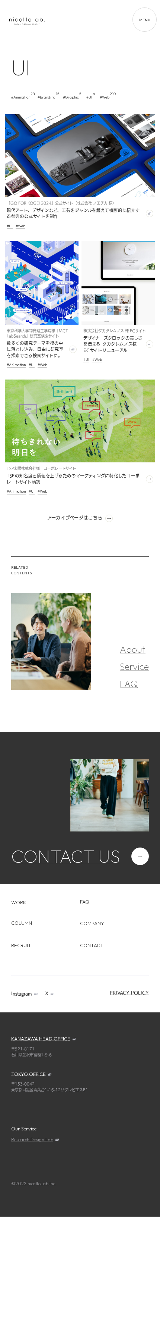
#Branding (46, 97)
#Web (104, 97)
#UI (89, 97)
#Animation (20, 97)
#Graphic (71, 97)
